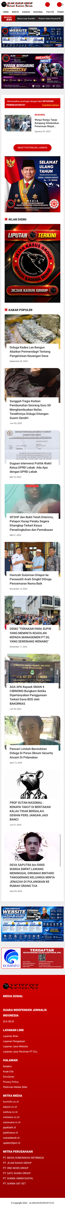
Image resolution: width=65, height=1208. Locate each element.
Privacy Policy (10, 1081)
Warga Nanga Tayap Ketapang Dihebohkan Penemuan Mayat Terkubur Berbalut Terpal (47, 123)
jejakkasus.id (10, 1132)
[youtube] (27, 1002)
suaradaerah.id (11, 1137)
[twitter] (9, 1002)
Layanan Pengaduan (14, 1041)
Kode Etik (8, 1071)
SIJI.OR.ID (8, 1021)
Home (6, 12)
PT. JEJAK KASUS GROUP (17, 1162)
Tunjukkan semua (50, 105)
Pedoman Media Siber (15, 1087)
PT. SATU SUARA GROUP (16, 1173)
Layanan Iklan (10, 1036)
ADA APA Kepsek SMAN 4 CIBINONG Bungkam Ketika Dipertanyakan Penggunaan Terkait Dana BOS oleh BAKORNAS (28, 695)
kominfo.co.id (10, 1101)
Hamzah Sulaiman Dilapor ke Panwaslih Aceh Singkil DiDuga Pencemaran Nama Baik (31, 579)
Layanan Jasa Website (15, 1046)
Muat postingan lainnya (32, 147)
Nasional (38, 12)
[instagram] (22, 1002)
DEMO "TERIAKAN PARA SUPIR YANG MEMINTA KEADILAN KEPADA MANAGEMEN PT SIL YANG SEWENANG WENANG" (30, 635)
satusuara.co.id (11, 1122)
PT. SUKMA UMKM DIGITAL (18, 1178)
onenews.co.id (11, 1117)
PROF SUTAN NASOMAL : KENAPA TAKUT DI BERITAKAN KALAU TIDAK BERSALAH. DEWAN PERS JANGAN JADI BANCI (30, 811)
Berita (15, 12)
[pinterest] (17, 1002)
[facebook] (4, 1002)
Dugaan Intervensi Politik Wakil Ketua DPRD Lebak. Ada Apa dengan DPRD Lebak (31, 467)
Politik (50, 12)
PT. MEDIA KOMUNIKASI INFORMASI (23, 1157)
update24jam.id (11, 1142)
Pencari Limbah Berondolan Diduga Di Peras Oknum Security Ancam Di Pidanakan (31, 753)
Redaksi (7, 1066)
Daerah (26, 12)
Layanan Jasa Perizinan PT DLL (20, 1051)
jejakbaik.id (9, 1127)
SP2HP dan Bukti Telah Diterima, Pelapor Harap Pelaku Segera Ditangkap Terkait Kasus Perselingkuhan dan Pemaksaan (32, 523)
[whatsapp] (13, 1002)
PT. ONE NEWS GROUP (15, 1168)
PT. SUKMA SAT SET (14, 1183)
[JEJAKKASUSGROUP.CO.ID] (16, 7)
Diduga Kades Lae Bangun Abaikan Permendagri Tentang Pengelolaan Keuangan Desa (30, 351)
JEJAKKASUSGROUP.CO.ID (41, 1203)
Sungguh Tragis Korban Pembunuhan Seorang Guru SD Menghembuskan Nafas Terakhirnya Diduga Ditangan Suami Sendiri (30, 409)
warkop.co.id (10, 1111)
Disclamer (8, 1076)
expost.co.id (10, 1106)
